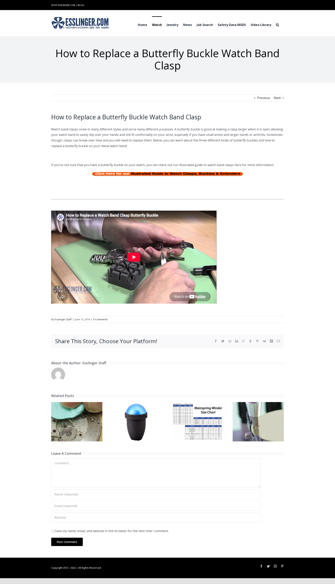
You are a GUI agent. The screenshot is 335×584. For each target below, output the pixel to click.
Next (277, 98)
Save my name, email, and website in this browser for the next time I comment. (112, 531)
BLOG (81, 5)
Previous (263, 98)
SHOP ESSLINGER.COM (63, 5)
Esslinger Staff (63, 319)
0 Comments (100, 319)
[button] (277, 24)
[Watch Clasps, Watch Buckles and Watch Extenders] (167, 173)
